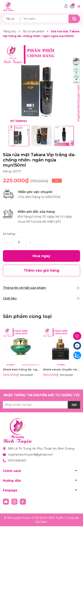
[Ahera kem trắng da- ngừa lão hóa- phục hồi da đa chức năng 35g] (21, 347)
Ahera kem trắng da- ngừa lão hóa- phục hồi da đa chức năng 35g (21, 369)
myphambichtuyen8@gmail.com (30, 454)
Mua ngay (41, 256)
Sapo (44, 522)
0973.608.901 (17, 460)
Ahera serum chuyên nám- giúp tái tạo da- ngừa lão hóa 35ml (61, 369)
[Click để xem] (41, 84)
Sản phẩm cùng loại (27, 316)
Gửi (74, 405)
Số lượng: (9, 234)
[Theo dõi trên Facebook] (23, 501)
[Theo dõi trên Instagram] (14, 501)
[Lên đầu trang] (76, 595)
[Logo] (8, 6)
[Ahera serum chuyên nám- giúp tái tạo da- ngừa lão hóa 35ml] (61, 347)
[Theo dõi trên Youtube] (6, 501)
